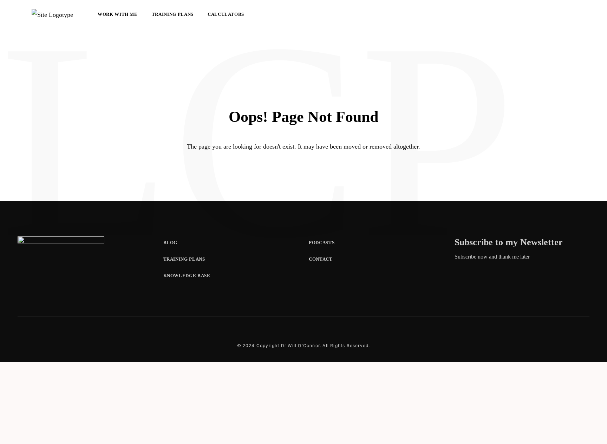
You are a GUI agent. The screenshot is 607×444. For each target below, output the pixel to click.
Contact (321, 259)
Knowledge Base (186, 275)
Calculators (226, 14)
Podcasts (321, 242)
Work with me (118, 14)
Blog (170, 242)
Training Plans (173, 14)
